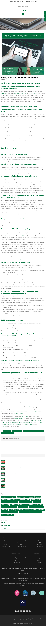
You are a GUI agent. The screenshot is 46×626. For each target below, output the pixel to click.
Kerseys (3, 507)
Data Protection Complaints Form (20, 619)
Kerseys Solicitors (33, 93)
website (5, 426)
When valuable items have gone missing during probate (19, 478)
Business (19, 497)
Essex (3, 504)
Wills (12, 514)
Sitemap (32, 619)
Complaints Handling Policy (37, 618)
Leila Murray (40, 507)
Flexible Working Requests (17, 259)
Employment (28, 502)
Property (27, 509)
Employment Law (17, 431)
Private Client (20, 509)
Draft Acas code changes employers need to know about (20, 467)
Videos (4, 528)
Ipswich (36, 504)
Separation (15, 512)
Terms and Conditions (15, 618)
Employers (22, 502)
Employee (9, 502)
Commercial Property (6, 499)
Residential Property (6, 512)
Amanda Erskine (5, 497)
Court (28, 499)
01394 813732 (20, 1)
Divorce (3, 502)
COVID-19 (33, 499)
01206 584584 (18, 3)
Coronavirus (15, 499)
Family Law (13, 504)
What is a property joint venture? (14, 473)
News (3, 79)
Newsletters (6, 525)
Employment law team (9, 235)
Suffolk (3, 514)
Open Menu (23, 14)
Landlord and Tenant (23, 507)
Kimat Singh (9, 507)
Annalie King (32, 233)
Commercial (38, 497)
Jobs (41, 504)
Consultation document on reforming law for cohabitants (20, 461)
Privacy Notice (5, 618)
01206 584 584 (23, 546)
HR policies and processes (34, 406)
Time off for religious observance (14, 484)
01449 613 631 (39, 562)
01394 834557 (34, 3)
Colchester (31, 497)
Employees (15, 502)
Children (25, 497)
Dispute (38, 499)
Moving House (5, 509)
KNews (15, 507)
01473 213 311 (7, 546)
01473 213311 (34, 1)
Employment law (21, 411)
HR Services (27, 431)
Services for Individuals (7, 433)
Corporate (22, 499)
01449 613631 (27, 4)
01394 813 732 (16, 562)
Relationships (41, 509)
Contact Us (36, 568)
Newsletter (12, 509)
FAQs (30, 568)
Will (8, 514)
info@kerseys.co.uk (29, 424)
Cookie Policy (25, 618)
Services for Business (37, 431)
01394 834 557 (40, 546)
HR (25, 504)
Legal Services (33, 507)
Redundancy (33, 509)
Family (7, 504)
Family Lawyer (20, 504)
